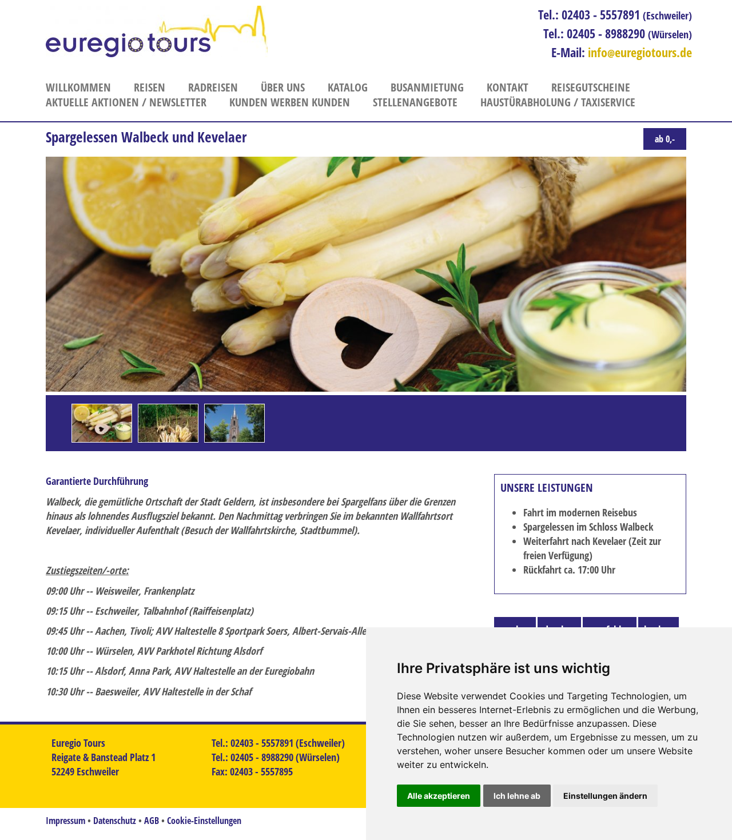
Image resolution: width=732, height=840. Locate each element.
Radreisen (213, 87)
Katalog (348, 87)
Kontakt (507, 87)
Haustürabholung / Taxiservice (557, 102)
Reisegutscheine (590, 87)
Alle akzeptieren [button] (438, 796)
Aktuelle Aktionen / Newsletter (126, 102)
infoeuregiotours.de (640, 52)
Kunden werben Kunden (289, 102)
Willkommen (78, 87)
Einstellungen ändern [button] (605, 796)
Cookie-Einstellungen (204, 820)
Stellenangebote (415, 102)
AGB (151, 820)
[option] (102, 423)
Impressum (65, 820)
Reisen (149, 87)
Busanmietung (427, 87)
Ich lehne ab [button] (517, 796)
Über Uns (283, 87)
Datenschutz (114, 820)
